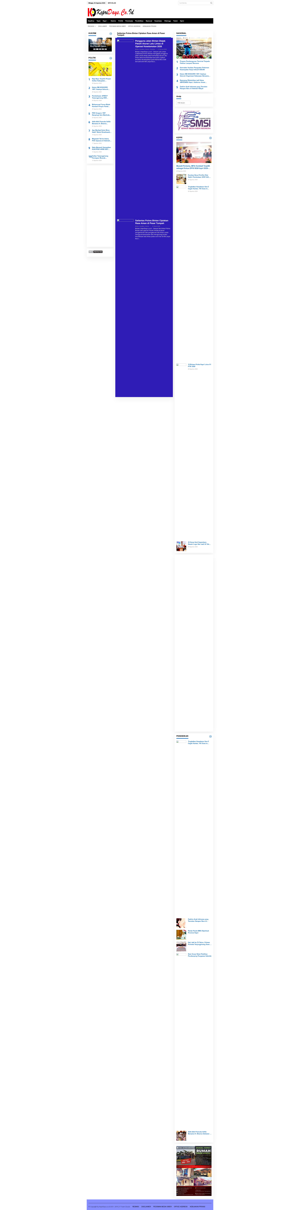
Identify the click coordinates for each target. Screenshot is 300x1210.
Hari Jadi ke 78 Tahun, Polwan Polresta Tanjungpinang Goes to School (199, 943)
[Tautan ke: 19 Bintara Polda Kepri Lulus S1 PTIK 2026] (181, 451)
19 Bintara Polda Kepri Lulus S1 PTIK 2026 (199, 365)
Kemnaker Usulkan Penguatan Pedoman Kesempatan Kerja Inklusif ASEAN (194, 69)
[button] (211, 3)
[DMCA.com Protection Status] (95, 252)
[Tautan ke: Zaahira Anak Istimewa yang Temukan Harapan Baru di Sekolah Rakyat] (181, 923)
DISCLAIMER (146, 1206)
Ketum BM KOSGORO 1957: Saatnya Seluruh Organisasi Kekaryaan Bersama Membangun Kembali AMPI (100, 88)
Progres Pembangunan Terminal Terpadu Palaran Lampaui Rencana (195, 62)
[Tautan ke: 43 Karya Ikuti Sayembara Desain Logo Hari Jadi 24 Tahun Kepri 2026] (181, 546)
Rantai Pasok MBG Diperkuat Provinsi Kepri (198, 932)
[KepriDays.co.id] (110, 12)
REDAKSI (135, 1206)
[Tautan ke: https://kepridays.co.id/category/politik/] (110, 58)
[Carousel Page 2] (97, 49)
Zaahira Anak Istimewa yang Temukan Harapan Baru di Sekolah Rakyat (193, 88)
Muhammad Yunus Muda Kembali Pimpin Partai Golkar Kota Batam (101, 105)
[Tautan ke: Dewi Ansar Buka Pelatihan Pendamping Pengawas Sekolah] (181, 1041)
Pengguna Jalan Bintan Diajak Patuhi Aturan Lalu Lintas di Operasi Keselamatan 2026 (150, 43)
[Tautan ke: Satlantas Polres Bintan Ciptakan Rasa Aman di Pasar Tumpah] (125, 307)
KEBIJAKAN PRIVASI (197, 1206)
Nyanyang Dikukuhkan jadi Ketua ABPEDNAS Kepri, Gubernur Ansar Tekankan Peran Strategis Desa (192, 81)
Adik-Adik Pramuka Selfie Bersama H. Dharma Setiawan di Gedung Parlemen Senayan (101, 123)
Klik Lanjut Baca (149, 62)
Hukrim (147, 49)
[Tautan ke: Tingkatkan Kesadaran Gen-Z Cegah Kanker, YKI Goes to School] (181, 274)
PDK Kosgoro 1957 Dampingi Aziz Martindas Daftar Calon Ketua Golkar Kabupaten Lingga (101, 114)
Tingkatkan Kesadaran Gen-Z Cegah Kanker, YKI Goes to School (198, 188)
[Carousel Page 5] (106, 49)
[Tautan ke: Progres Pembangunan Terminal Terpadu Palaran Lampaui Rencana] (194, 48)
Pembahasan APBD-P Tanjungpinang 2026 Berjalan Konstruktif (100, 97)
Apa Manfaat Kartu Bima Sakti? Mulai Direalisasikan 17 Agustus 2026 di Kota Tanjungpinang (102, 131)
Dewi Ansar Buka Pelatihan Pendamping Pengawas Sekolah (199, 955)
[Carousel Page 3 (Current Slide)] (100, 49)
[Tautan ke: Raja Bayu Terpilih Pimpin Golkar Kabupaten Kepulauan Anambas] (100, 69)
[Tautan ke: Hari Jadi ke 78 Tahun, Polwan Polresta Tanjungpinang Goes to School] (181, 946)
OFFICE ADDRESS (181, 1206)
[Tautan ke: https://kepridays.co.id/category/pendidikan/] (210, 736)
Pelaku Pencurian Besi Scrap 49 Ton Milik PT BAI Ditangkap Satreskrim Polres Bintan (99, 44)
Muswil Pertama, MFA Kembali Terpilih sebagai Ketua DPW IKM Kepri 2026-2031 (193, 167)
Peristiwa (152, 49)
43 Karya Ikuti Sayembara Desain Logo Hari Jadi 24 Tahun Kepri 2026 (199, 543)
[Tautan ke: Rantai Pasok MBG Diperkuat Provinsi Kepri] (181, 935)
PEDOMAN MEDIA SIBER (162, 1206)
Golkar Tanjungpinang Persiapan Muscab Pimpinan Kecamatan (100, 157)
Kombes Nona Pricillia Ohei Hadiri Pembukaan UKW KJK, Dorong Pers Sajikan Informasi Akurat (199, 176)
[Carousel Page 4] (103, 49)
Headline (141, 49)
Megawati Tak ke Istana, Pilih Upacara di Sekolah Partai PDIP (101, 140)
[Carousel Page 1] (94, 49)
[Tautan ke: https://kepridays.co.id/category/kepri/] (210, 138)
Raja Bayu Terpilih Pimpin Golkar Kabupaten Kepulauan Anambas (101, 80)
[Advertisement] (100, 206)
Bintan (137, 49)
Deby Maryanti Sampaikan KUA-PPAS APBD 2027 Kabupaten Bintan (101, 148)
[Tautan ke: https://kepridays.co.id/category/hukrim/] (110, 33)
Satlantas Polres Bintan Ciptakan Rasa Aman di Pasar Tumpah (151, 222)
